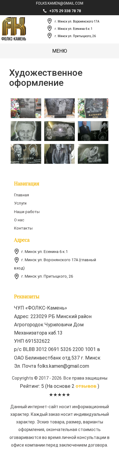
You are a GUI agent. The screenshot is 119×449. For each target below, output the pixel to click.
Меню (59, 51)
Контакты (23, 228)
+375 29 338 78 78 (65, 11)
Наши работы (27, 211)
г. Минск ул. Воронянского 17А (77, 21)
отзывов (86, 386)
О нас (19, 220)
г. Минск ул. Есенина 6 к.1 (73, 29)
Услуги (20, 203)
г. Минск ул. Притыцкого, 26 (75, 36)
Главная (21, 195)
